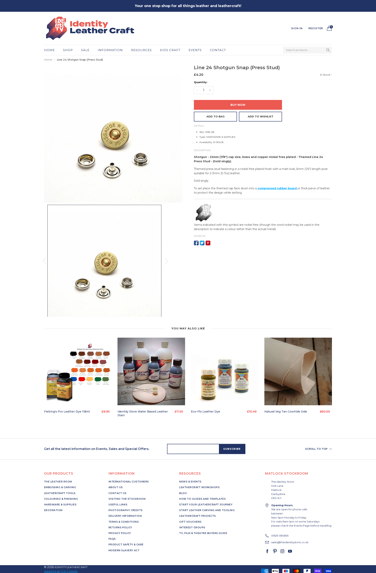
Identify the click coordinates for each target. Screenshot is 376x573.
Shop (68, 50)
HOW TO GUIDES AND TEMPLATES (202, 498)
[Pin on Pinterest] (208, 243)
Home (49, 50)
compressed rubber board (277, 188)
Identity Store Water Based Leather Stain (143, 413)
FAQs (112, 538)
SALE (85, 50)
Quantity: (200, 82)
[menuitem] (51, 50)
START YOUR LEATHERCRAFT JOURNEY (205, 504)
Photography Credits (125, 510)
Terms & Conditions (123, 521)
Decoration (53, 510)
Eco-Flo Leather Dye (205, 411)
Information (110, 50)
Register (315, 28)
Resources (141, 50)
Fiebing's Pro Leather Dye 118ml (67, 411)
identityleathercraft (71, 567)
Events (195, 50)
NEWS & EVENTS (190, 481)
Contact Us (117, 493)
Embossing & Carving (60, 487)
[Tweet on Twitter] (202, 243)
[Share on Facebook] (196, 243)
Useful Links (117, 504)
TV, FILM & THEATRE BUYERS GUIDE (203, 533)
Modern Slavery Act (124, 550)
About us (115, 487)
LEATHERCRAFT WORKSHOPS (199, 487)
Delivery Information (125, 515)
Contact (218, 50)
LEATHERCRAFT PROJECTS (197, 515)
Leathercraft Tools (60, 493)
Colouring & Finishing (61, 498)
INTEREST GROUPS (192, 527)
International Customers (128, 481)
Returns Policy (120, 527)
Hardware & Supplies (60, 504)
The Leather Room (58, 481)
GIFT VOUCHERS (190, 521)
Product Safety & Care (126, 544)
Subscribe (231, 448)
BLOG (183, 493)
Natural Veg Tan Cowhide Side (285, 411)
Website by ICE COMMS (61, 571)
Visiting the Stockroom (127, 498)
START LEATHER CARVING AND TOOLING (207, 510)
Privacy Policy (119, 533)
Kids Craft (170, 50)
